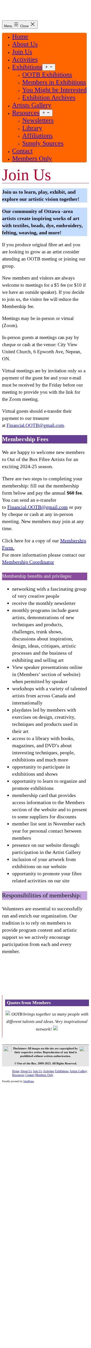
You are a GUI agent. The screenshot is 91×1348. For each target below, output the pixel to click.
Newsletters (38, 120)
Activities (25, 59)
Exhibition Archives (48, 97)
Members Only (32, 158)
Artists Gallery (31, 105)
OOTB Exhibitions (47, 74)
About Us (25, 44)
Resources (25, 112)
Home (20, 36)
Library (32, 128)
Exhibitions (27, 67)
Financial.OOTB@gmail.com (35, 425)
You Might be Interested (54, 90)
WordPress (28, 1081)
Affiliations (37, 135)
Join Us (22, 51)
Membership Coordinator (28, 562)
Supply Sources (42, 143)
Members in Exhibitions (54, 82)
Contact (22, 151)
